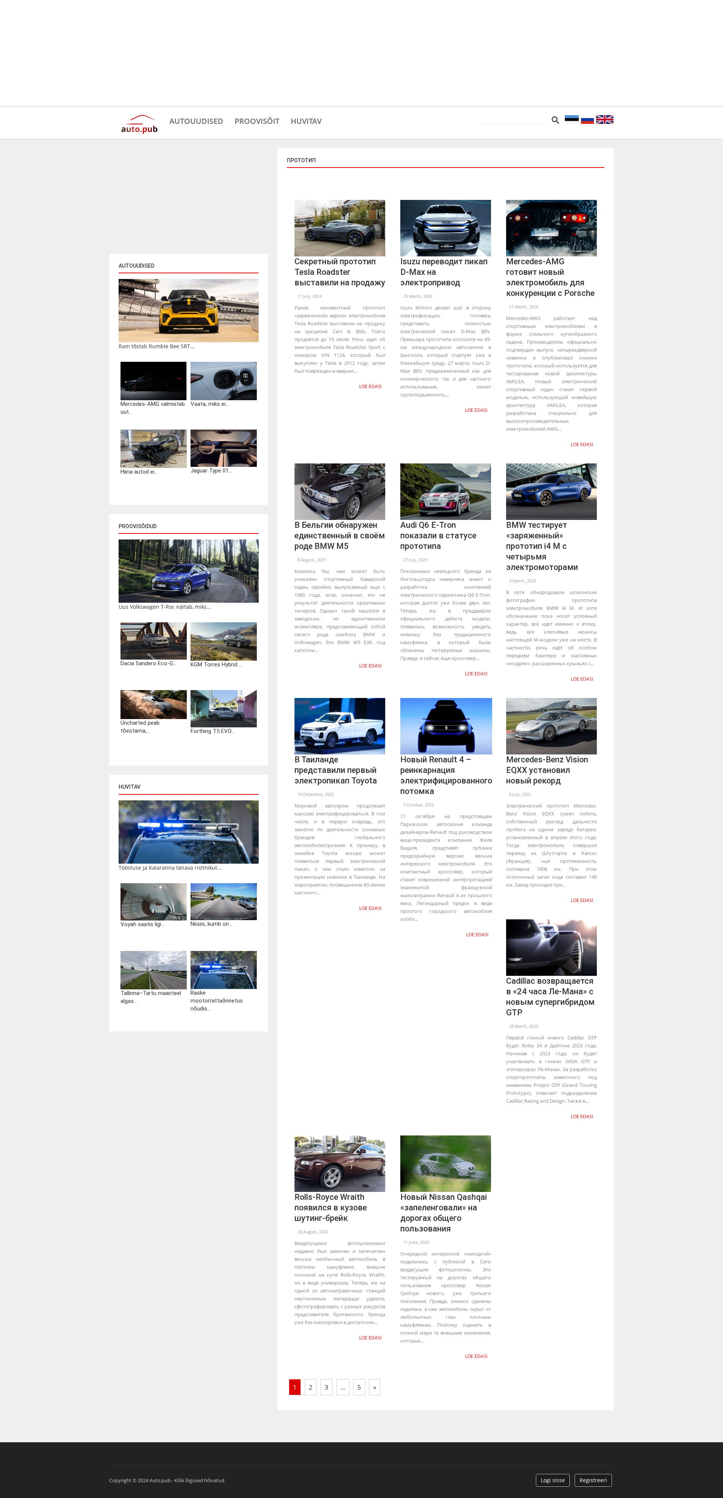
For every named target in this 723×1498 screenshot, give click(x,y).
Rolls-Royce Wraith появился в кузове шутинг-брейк (330, 1207)
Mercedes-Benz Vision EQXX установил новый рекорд (547, 770)
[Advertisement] (361, 52)
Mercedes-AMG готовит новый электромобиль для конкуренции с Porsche (550, 277)
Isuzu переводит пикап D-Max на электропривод (444, 272)
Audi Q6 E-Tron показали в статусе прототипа (438, 535)
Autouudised (196, 120)
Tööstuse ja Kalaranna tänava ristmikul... (170, 867)
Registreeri (593, 1480)
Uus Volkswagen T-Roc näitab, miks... (165, 606)
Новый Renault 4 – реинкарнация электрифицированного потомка (446, 775)
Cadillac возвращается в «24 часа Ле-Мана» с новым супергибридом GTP (550, 996)
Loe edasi (370, 386)
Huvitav (306, 120)
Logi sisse (553, 1480)
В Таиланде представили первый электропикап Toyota (335, 770)
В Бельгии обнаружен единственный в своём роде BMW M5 (339, 535)
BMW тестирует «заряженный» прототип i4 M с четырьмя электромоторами (542, 546)
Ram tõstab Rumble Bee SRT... (157, 346)
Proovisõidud (138, 526)
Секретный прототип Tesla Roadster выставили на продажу (339, 272)
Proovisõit (257, 120)
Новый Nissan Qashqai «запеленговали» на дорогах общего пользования (443, 1212)
